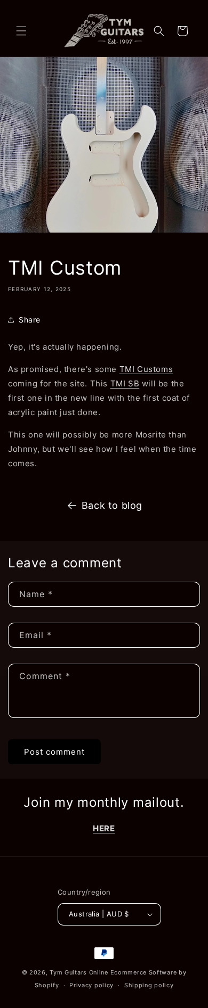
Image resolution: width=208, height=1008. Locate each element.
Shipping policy (149, 985)
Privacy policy (91, 985)
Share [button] (30, 319)
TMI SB (125, 383)
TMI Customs (146, 369)
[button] (21, 31)
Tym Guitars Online (79, 972)
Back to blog (112, 505)
